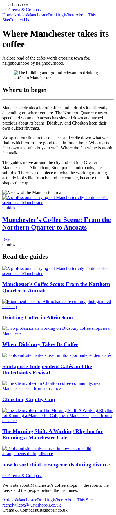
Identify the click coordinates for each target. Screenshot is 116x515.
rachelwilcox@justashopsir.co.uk (31, 505)
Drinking (56, 14)
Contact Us (19, 20)
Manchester (37, 14)
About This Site (78, 499)
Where (69, 14)
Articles (20, 14)
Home (7, 14)
